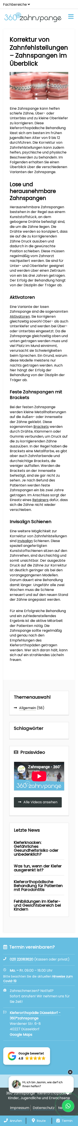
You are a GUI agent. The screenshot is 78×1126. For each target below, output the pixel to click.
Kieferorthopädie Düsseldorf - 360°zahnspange (35, 1015)
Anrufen (15, 1121)
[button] (26, 1056)
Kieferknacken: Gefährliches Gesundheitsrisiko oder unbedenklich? (36, 848)
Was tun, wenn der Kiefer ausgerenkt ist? (38, 868)
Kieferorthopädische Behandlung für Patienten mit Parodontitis (38, 885)
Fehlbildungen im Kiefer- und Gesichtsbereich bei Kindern (37, 905)
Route (41, 1121)
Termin (67, 1121)
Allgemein (27, 707)
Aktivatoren (20, 316)
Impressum (19, 1108)
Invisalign (25, 540)
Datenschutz (44, 1108)
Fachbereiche (15, 4)
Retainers (40, 499)
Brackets (41, 426)
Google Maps (21, 1034)
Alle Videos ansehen (40, 802)
